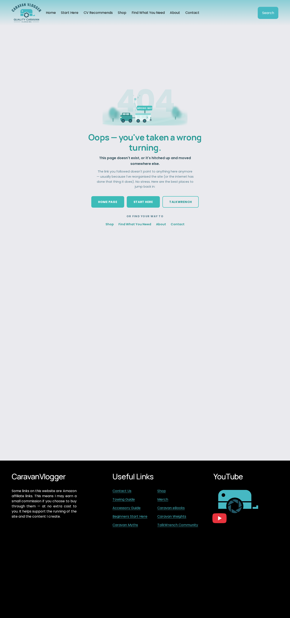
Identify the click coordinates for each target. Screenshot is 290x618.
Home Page (107, 202)
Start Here (69, 12)
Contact (192, 12)
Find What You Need (148, 12)
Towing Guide (124, 499)
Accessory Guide (127, 507)
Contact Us (122, 490)
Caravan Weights (171, 516)
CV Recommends (98, 12)
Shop (122, 12)
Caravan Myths (125, 524)
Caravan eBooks (171, 507)
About (175, 12)
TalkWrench (180, 202)
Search (268, 12)
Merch (162, 499)
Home (51, 12)
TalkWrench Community (177, 524)
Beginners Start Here (130, 516)
